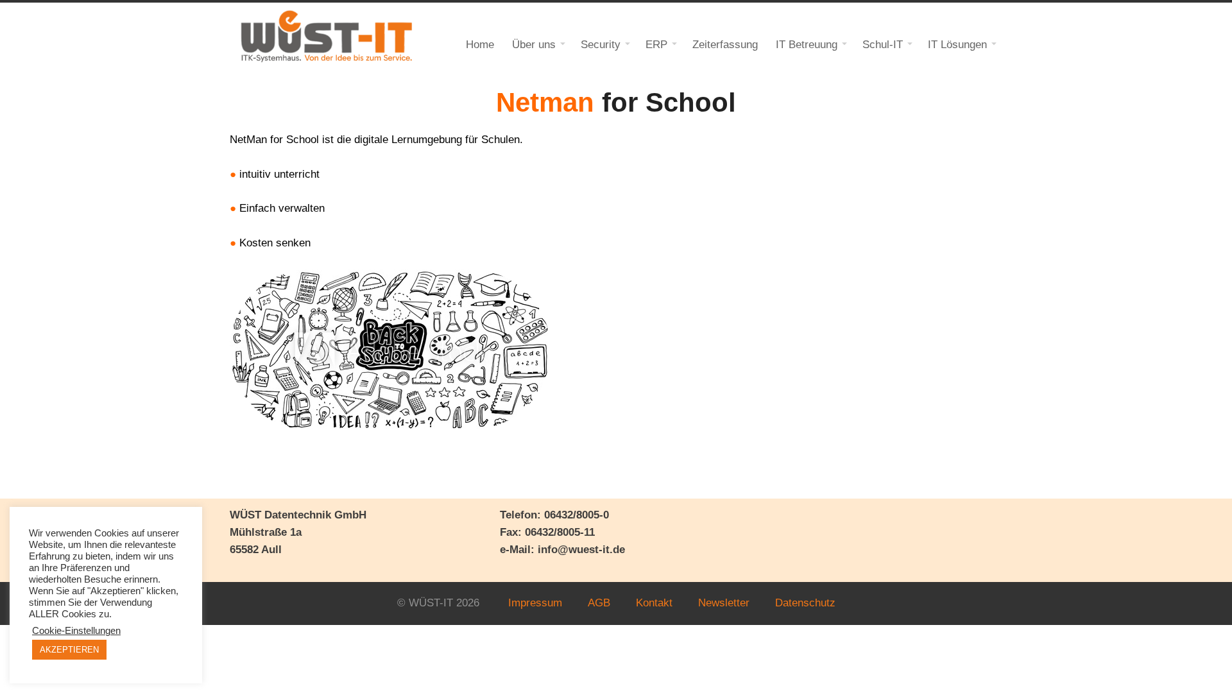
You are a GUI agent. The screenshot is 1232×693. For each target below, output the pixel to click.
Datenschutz (805, 603)
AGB (599, 603)
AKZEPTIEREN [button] (69, 649)
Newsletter (723, 603)
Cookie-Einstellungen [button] (76, 631)
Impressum (535, 603)
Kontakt (654, 603)
